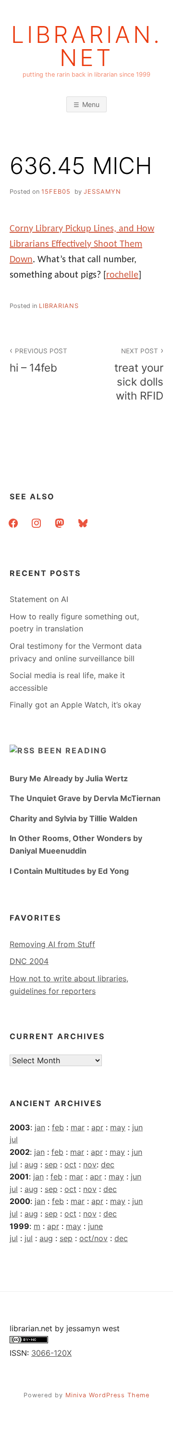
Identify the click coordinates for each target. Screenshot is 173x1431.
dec (107, 1164)
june (95, 1226)
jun (137, 1127)
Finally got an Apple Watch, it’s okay (75, 704)
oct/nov (93, 1238)
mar (78, 1127)
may (117, 1127)
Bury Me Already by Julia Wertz (69, 778)
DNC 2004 (29, 961)
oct (70, 1164)
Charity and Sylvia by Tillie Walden (73, 818)
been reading (72, 750)
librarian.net (86, 46)
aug (31, 1164)
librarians (59, 305)
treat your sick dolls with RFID (138, 374)
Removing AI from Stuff (52, 944)
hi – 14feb (38, 360)
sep (51, 1164)
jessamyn (102, 191)
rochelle (122, 275)
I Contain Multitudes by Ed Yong (69, 871)
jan (40, 1127)
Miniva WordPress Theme (107, 1395)
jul (14, 1139)
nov (90, 1164)
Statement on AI (39, 599)
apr (97, 1127)
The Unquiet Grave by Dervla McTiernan (85, 798)
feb (58, 1127)
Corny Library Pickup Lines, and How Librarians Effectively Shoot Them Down (82, 244)
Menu (90, 104)
